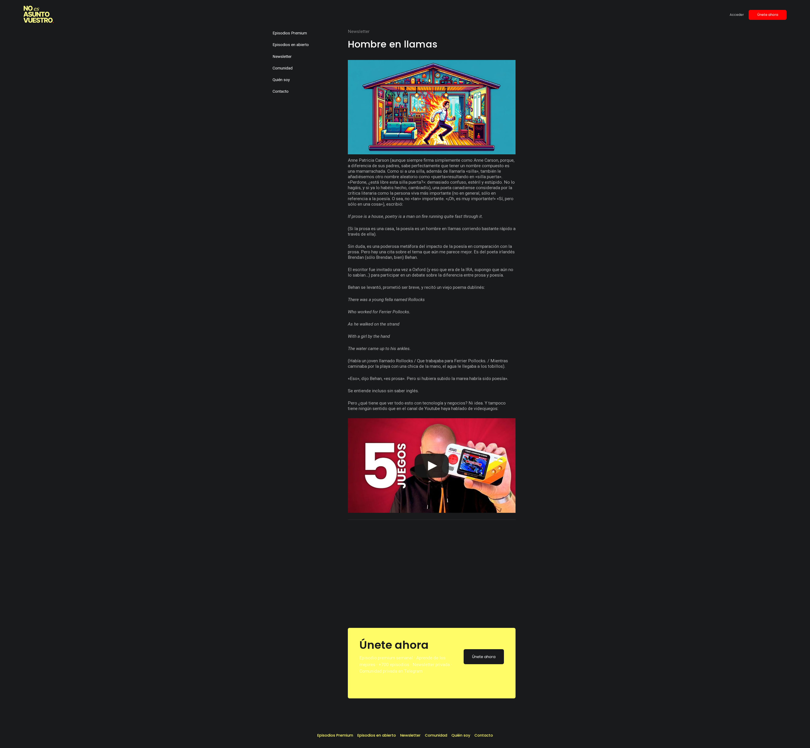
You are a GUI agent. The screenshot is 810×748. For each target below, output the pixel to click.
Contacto (281, 91)
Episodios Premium (290, 33)
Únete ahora (767, 14)
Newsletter (282, 56)
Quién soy (281, 79)
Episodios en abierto (291, 44)
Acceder (737, 14)
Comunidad (283, 68)
